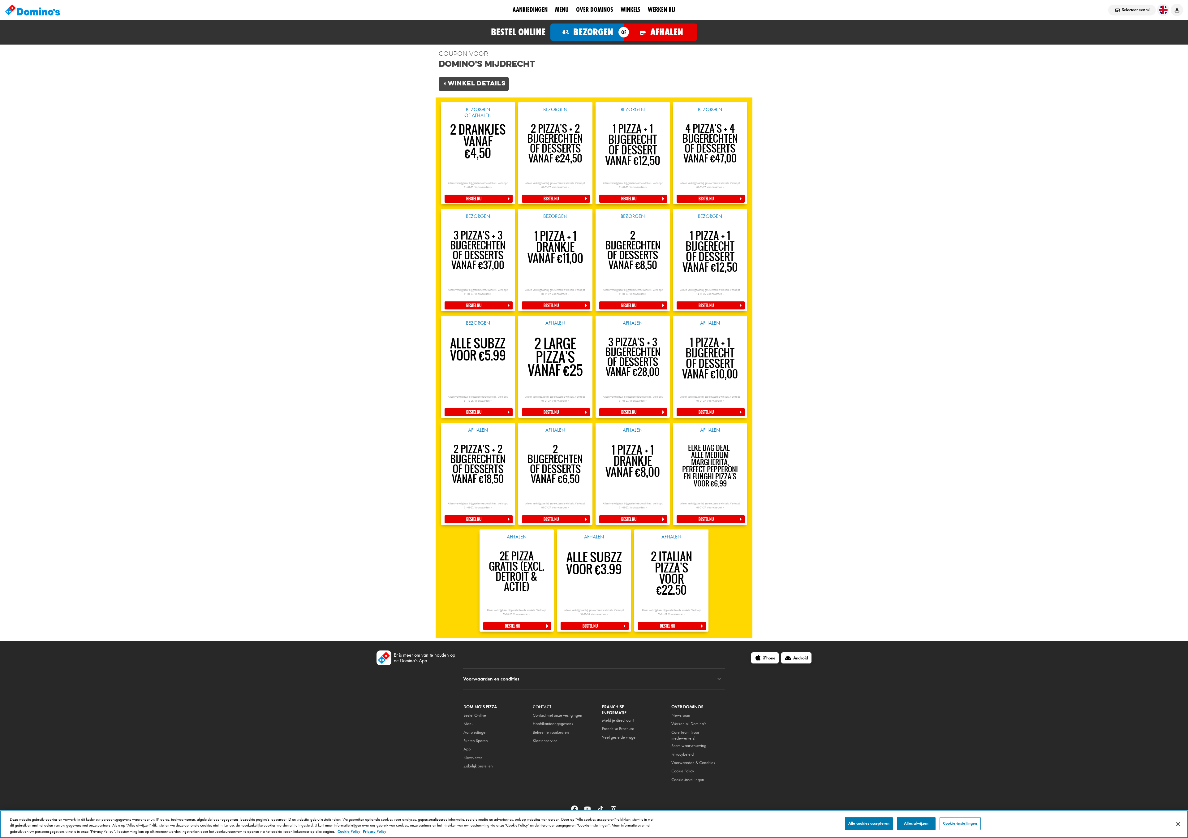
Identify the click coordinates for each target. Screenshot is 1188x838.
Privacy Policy (374, 831)
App (467, 749)
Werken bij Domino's (688, 723)
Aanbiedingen (475, 732)
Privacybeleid (682, 754)
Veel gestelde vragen (620, 737)
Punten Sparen (475, 740)
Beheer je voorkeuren (551, 732)
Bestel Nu (473, 198)
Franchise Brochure (618, 728)
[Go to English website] (1163, 10)
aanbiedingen (530, 10)
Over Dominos (594, 10)
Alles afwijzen (916, 823)
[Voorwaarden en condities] (719, 679)
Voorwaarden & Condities (693, 762)
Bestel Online (474, 715)
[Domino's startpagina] (33, 9)
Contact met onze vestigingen (557, 715)
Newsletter (472, 757)
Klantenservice (545, 740)
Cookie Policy (349, 831)
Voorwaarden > (483, 187)
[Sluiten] (1178, 824)
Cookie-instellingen (687, 779)
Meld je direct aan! (618, 720)
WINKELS (630, 10)
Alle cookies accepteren (868, 823)
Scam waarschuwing (688, 745)
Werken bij (661, 10)
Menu (562, 10)
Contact (542, 707)
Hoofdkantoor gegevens (553, 723)
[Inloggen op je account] (1177, 10)
